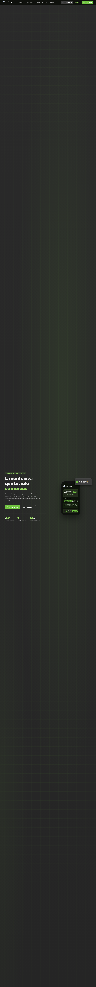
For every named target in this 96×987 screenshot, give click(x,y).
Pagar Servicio (68, 2)
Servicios (21, 2)
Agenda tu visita (87, 2)
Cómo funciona (30, 2)
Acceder (77, 2)
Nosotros (44, 2)
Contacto (52, 2)
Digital (38, 2)
